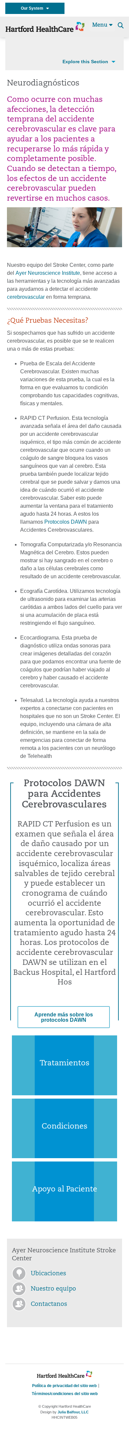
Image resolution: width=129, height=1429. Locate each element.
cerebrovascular (26, 297)
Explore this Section (85, 61)
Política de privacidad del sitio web (64, 1385)
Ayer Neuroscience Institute (48, 273)
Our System (33, 8)
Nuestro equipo (53, 1289)
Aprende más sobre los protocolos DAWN (63, 1017)
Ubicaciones (48, 1274)
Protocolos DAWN (65, 522)
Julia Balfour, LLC (73, 1412)
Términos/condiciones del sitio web (65, 1393)
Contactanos (49, 1305)
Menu (100, 25)
